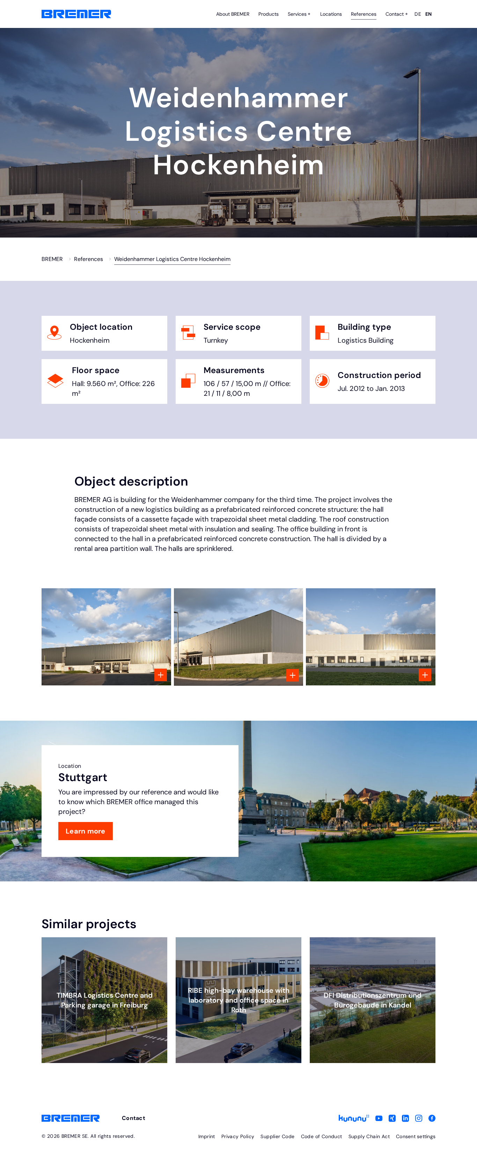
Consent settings (415, 1136)
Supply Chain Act (369, 1136)
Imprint (206, 1136)
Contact (133, 1118)
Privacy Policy (238, 1136)
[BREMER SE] (76, 14)
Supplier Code (277, 1136)
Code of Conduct (321, 1136)
